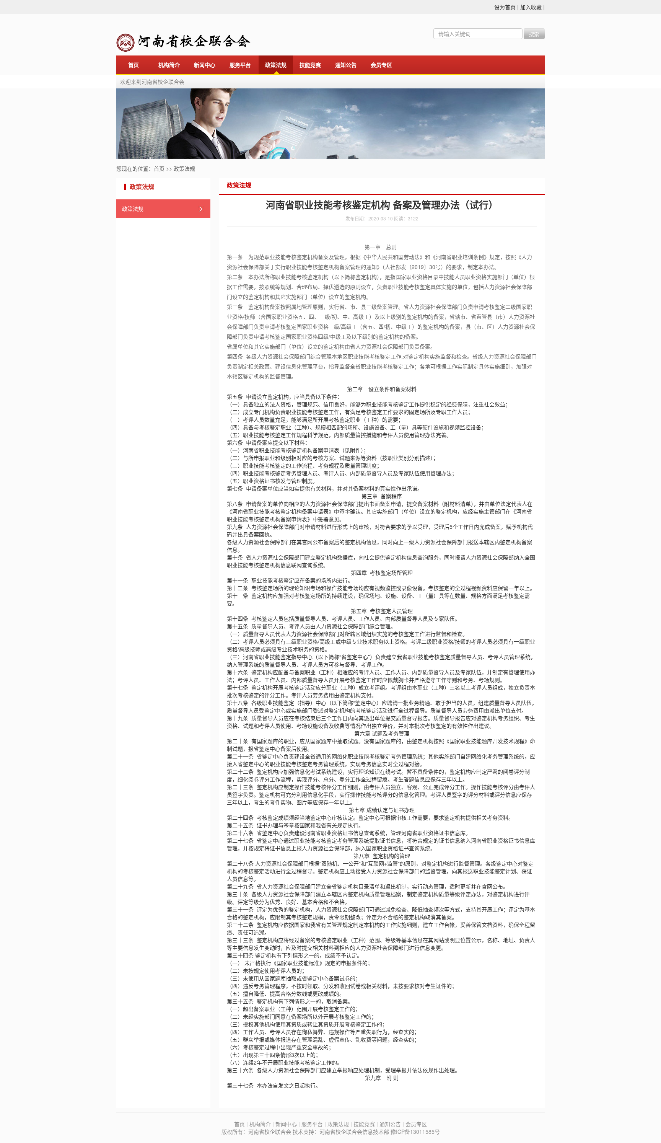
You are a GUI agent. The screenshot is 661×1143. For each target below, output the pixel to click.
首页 (133, 65)
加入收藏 (531, 7)
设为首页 (505, 7)
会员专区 (381, 65)
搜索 (534, 34)
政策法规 (276, 65)
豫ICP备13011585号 (415, 1131)
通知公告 (346, 65)
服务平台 (240, 65)
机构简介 (169, 65)
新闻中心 (204, 65)
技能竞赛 (310, 65)
